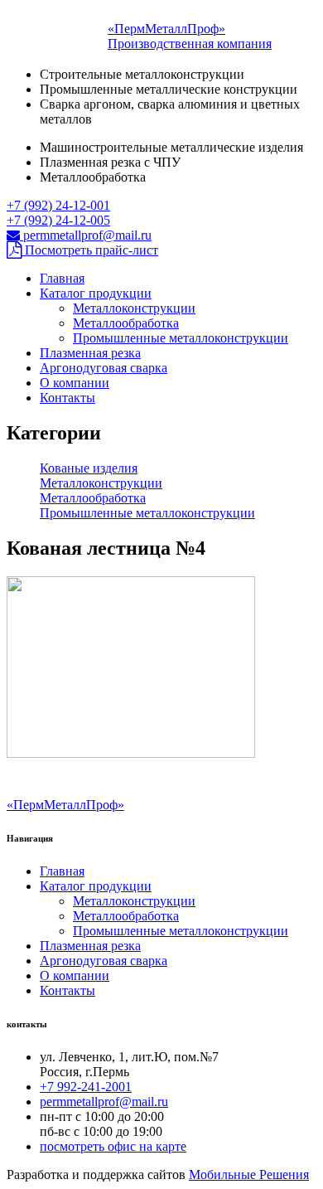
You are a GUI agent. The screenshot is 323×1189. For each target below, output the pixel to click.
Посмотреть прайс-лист (90, 250)
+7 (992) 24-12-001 (58, 205)
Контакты (67, 398)
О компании (74, 383)
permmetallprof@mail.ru (86, 235)
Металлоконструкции (134, 308)
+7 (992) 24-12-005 (58, 220)
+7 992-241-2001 (86, 1087)
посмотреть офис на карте (113, 1146)
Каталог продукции (96, 293)
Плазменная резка (90, 353)
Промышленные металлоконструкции (180, 338)
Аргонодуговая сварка (103, 368)
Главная (62, 278)
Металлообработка (126, 323)
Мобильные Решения (249, 1174)
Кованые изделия (88, 468)
